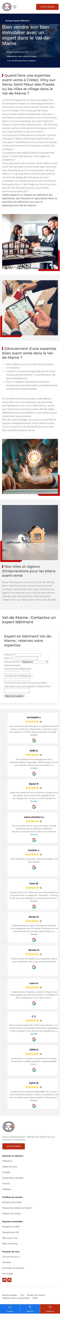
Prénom (9, 654)
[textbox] (12, 665)
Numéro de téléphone (18, 668)
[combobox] (12, 665)
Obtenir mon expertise (14, 696)
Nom (8, 658)
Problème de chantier (12, 1197)
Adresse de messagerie (18, 675)
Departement (13, 661)
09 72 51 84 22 (48, 7)
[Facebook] (9, 1280)
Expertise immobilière (12, 1221)
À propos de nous (11, 1251)
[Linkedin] (4, 1280)
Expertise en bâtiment (12, 1156)
